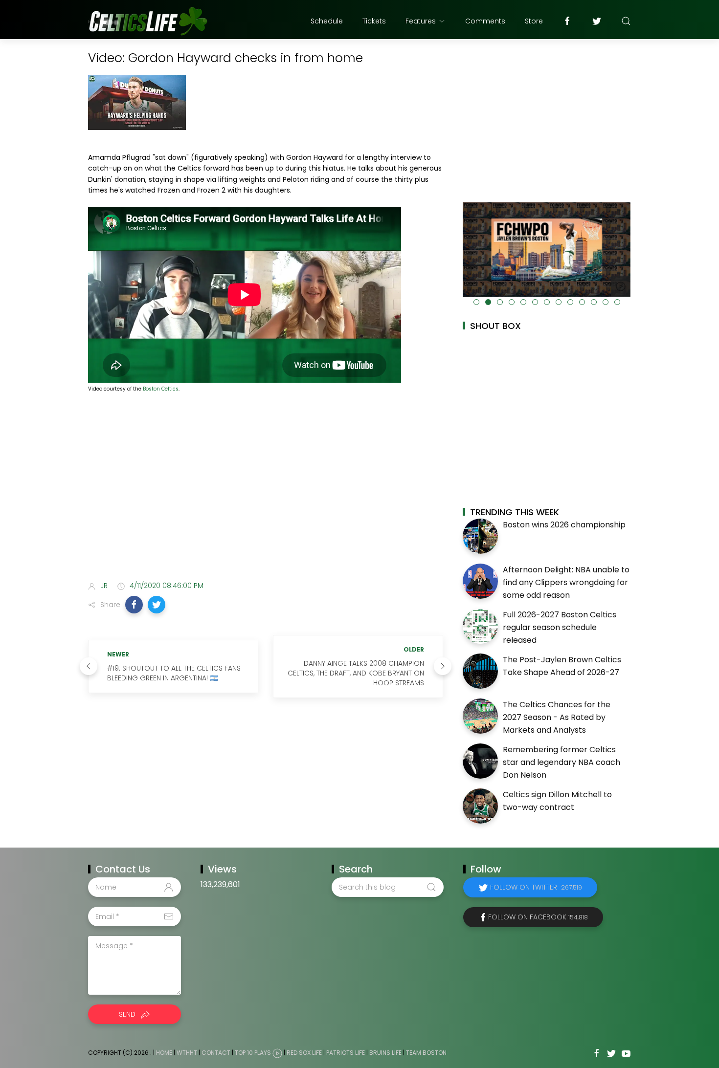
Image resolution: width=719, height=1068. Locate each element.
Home (164, 1053)
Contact (216, 1053)
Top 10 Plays (253, 1053)
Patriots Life (345, 1053)
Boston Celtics (161, 388)
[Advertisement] (265, 496)
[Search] (626, 21)
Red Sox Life (304, 1053)
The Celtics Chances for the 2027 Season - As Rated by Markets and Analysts (556, 717)
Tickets (374, 21)
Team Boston (426, 1053)
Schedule (327, 21)
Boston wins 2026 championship (564, 524)
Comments (485, 21)
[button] (134, 604)
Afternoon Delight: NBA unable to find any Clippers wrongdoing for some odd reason (566, 582)
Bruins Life (385, 1053)
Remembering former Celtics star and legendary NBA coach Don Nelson (561, 762)
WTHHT (187, 1053)
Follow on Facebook (538, 917)
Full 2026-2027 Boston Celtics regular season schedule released (559, 627)
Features (420, 21)
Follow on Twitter (536, 887)
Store (534, 21)
